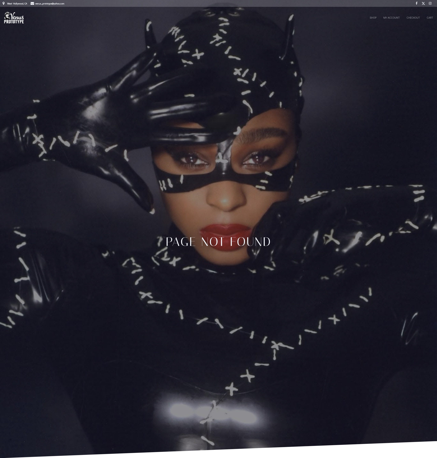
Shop (373, 17)
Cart (430, 17)
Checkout (413, 17)
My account (391, 17)
